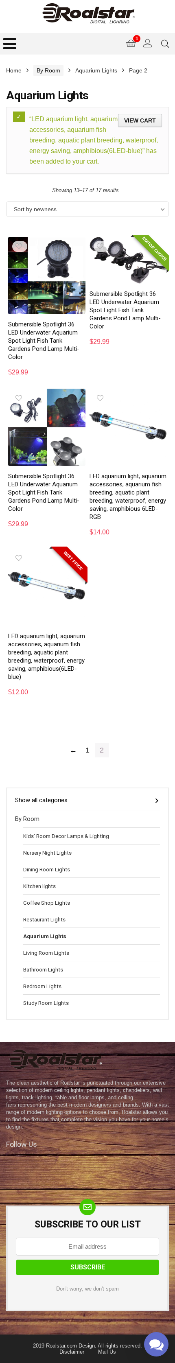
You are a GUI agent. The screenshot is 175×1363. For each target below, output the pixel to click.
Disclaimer (71, 1352)
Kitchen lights (39, 886)
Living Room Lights (46, 953)
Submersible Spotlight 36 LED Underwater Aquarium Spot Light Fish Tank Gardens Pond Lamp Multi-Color (43, 341)
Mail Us (107, 1352)
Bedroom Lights (42, 986)
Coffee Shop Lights (46, 902)
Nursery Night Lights (47, 852)
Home (14, 70)
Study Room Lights (46, 1003)
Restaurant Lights (44, 919)
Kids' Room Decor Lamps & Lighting (66, 836)
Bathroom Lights (43, 969)
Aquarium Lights (44, 936)
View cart (140, 120)
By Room (48, 70)
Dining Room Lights (46, 869)
